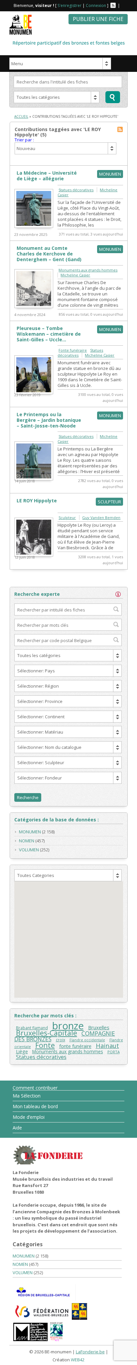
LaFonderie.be (90, 1352)
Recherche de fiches (112, 97)
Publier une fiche (98, 19)
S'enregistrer (69, 5)
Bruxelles (98, 1027)
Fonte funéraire (73, 350)
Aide (17, 1127)
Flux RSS (113, 5)
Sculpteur (67, 517)
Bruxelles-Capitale (46, 1033)
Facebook (123, 5)
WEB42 (77, 1360)
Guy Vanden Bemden (101, 517)
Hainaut (107, 1045)
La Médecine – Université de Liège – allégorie (47, 176)
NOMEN (26, 841)
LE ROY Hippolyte (37, 500)
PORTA (113, 1051)
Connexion (96, 5)
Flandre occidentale (87, 1040)
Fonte (45, 1045)
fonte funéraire (75, 1046)
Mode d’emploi (29, 1117)
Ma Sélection (27, 1096)
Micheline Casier (75, 274)
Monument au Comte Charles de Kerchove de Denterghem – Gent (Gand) (49, 253)
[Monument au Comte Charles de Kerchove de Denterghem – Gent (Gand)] (33, 306)
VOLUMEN (29, 850)
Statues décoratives (76, 189)
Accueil (21, 116)
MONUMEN (30, 832)
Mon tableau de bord (35, 1106)
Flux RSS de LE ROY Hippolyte (120, 129)
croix (60, 1039)
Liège (22, 1051)
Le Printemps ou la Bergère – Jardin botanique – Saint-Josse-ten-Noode (49, 420)
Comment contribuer (35, 1088)
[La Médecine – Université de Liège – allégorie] (33, 226)
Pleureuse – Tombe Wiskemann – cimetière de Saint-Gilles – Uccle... (49, 334)
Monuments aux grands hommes (88, 269)
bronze (68, 1025)
